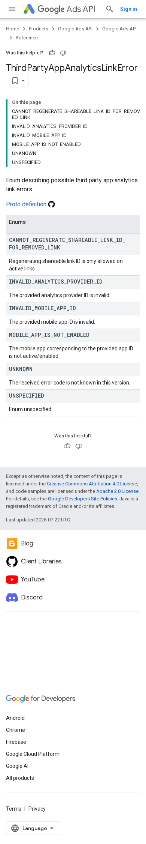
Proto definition (27, 204)
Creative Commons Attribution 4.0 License (92, 484)
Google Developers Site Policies (82, 499)
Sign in (128, 9)
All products (20, 778)
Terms (13, 809)
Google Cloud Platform (33, 754)
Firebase (16, 742)
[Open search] (109, 9)
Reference (27, 38)
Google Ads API (75, 29)
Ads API (81, 9)
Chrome (15, 730)
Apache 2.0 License (117, 491)
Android (15, 718)
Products (38, 29)
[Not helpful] (63, 53)
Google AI (17, 766)
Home (12, 29)
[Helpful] (52, 53)
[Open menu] (11, 9)
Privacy (37, 809)
